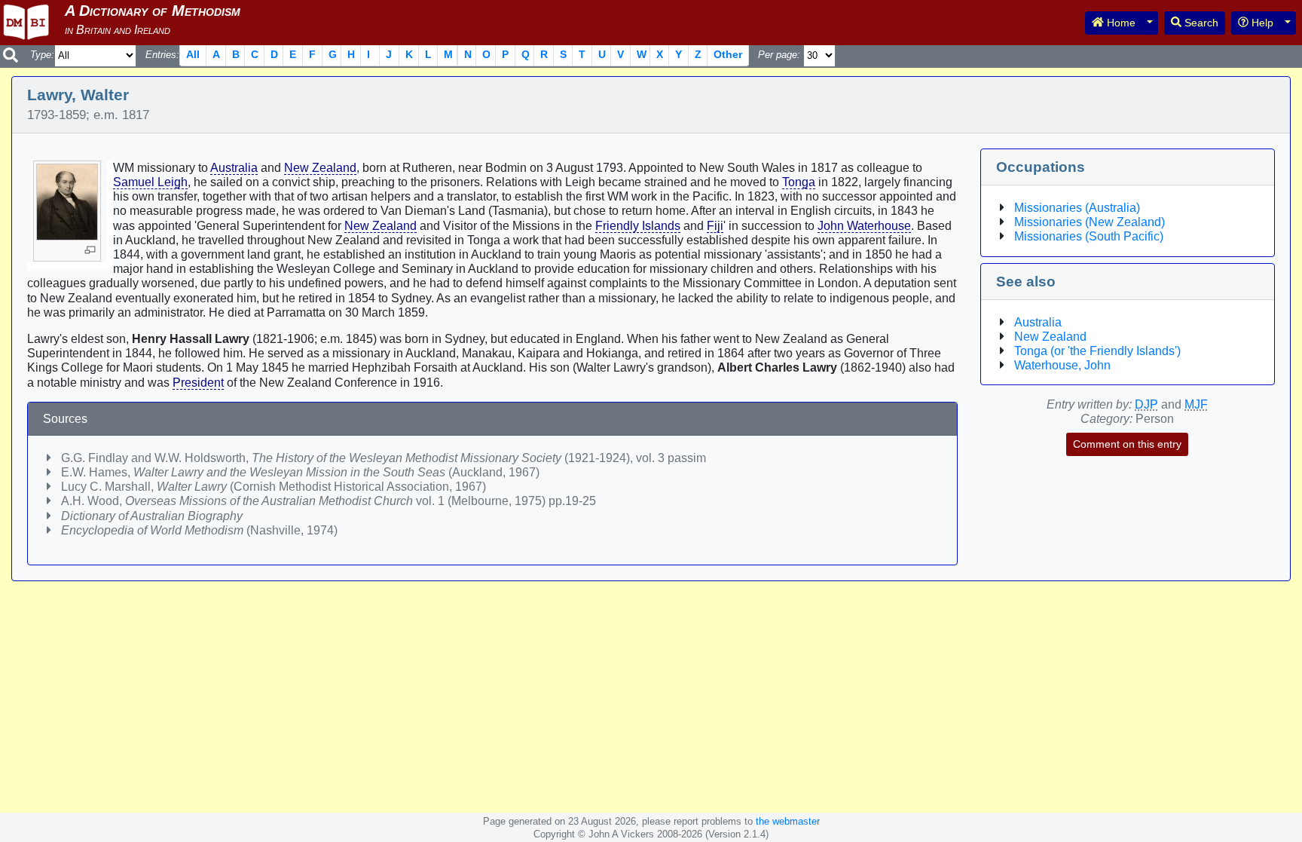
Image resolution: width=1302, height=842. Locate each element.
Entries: (162, 54)
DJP (1146, 404)
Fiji (715, 225)
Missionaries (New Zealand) (1089, 222)
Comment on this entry (1127, 444)
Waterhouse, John (1062, 365)
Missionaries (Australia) (1077, 207)
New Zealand (320, 167)
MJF (1196, 404)
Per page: (779, 54)
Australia (234, 167)
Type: (42, 54)
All (193, 54)
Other (728, 54)
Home (1119, 23)
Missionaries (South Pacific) (1088, 236)
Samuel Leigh (150, 182)
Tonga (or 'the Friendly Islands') (1097, 350)
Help (1261, 23)
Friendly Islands (637, 225)
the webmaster (788, 821)
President (198, 382)
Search (1199, 23)
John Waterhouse (864, 225)
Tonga (798, 182)
